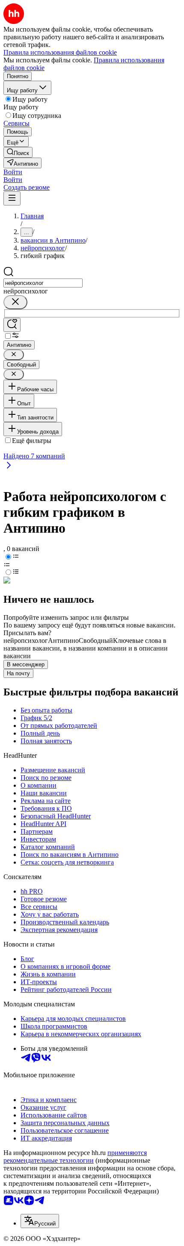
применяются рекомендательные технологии (75, 1156)
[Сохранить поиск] (12, 325)
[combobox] (43, 283)
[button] (12, 172)
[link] (18, 152)
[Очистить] (15, 302)
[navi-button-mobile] (12, 198)
